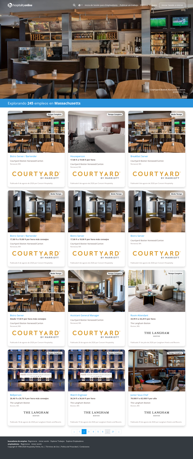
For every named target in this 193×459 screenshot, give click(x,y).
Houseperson (77, 156)
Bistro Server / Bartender (23, 156)
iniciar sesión (44, 441)
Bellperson (15, 395)
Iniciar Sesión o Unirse (172, 5)
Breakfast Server (139, 156)
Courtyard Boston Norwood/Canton (167, 89)
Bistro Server (77, 235)
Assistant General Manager (84, 315)
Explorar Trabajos (148, 5)
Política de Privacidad (69, 446)
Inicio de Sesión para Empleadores (101, 5)
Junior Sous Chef (139, 395)
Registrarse (32, 441)
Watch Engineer (78, 395)
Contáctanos (84, 446)
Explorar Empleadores (75, 441)
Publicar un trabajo (129, 5)
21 (113, 431)
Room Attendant (139, 315)
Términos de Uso (52, 446)
